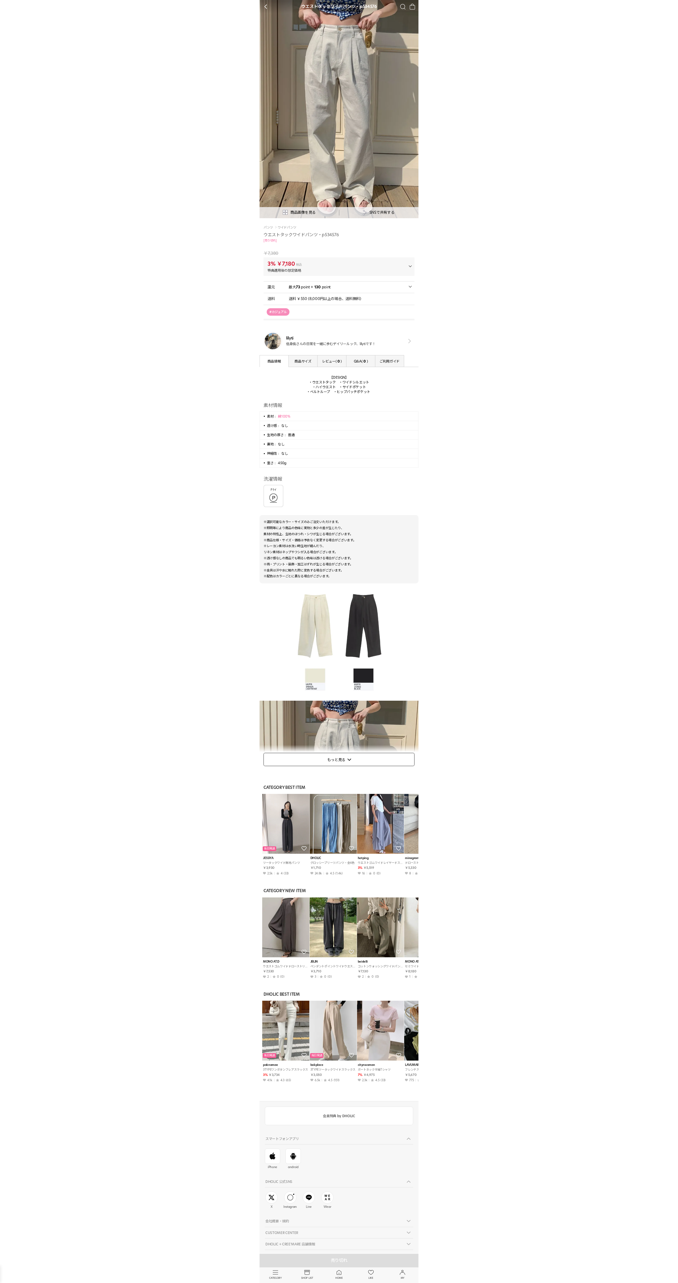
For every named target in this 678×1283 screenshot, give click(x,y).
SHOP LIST (307, 1278)
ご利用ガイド (390, 361)
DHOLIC (315, 858)
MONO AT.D (271, 961)
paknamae (270, 1065)
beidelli (363, 961)
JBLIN (314, 961)
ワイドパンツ (287, 227)
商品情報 (274, 361)
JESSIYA (268, 858)
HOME (339, 1278)
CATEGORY (275, 1278)
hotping (363, 858)
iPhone (272, 1167)
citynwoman (366, 1065)
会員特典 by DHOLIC (339, 1116)
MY (402, 1278)
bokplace (316, 1065)
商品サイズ (303, 361)
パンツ (268, 227)
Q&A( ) (361, 361)
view (408, 341)
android (293, 1167)
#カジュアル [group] (278, 312)
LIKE (370, 1278)
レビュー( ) (332, 361)
